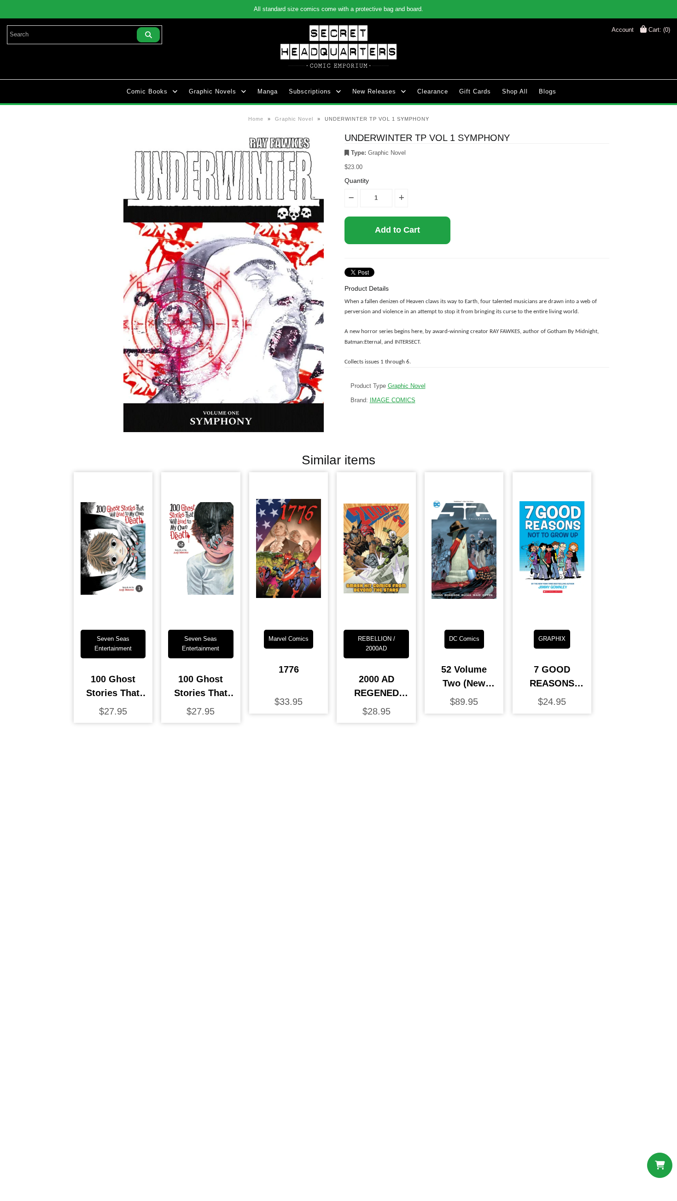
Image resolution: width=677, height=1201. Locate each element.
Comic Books (147, 91)
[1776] (288, 615)
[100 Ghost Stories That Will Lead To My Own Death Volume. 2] (200, 615)
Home (255, 119)
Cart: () (658, 29)
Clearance (432, 91)
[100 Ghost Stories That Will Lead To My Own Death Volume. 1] (113, 615)
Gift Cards (475, 91)
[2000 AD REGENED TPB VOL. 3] (376, 615)
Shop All (515, 91)
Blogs (547, 91)
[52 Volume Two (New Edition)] (464, 615)
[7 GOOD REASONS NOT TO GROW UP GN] (551, 615)
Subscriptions (310, 91)
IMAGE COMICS (392, 400)
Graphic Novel (294, 119)
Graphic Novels (212, 91)
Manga (267, 91)
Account (623, 29)
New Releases (374, 91)
